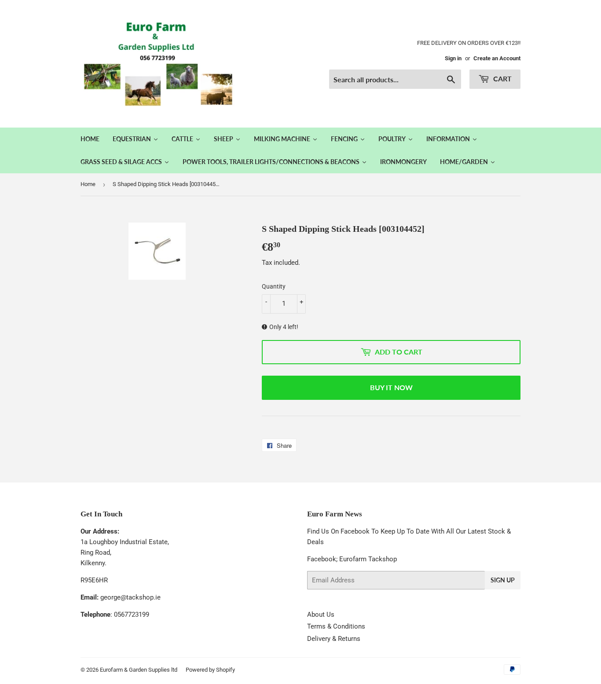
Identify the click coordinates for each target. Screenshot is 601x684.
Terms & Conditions (336, 626)
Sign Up (503, 580)
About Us (320, 614)
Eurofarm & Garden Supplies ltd (138, 669)
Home (88, 184)
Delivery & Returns (333, 639)
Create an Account (496, 58)
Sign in (453, 58)
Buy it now (391, 387)
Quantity (274, 286)
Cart (501, 78)
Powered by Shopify (210, 669)
